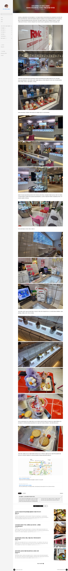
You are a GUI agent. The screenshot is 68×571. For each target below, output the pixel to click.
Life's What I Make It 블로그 (14, 570)
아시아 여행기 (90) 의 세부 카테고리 (11, 32)
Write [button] (2, 21)
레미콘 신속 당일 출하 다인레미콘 (24, 478)
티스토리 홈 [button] (3, 51)
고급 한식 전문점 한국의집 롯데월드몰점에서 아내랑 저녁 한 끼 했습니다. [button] (40, 515)
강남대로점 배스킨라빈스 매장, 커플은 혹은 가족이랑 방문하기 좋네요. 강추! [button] (40, 541)
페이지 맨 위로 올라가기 (67, 570)
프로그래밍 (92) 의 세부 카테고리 (11, 34)
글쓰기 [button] (3, 55)
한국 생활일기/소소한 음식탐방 (43, 9)
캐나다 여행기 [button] (3, 30)
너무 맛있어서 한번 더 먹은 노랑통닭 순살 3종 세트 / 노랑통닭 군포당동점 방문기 (51, 498)
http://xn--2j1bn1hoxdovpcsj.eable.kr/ (24, 477)
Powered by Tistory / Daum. (19, 569)
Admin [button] (2, 19)
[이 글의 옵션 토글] (21, 493)
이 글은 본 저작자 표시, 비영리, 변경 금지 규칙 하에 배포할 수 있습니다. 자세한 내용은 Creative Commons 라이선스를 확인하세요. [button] (61, 493)
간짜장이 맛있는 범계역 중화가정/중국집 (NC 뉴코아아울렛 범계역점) (28, 501)
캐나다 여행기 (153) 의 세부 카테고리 (11, 30)
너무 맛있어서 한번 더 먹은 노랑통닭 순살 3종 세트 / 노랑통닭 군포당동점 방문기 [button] (40, 528)
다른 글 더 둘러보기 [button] (40, 563)
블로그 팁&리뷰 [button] (4, 38)
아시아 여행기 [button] (3, 32)
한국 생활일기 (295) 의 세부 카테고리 (11, 28)
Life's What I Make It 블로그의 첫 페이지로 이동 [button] (6, 6)
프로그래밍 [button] (3, 34)
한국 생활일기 (21, 496)
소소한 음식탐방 (26, 496)
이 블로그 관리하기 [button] (4, 53)
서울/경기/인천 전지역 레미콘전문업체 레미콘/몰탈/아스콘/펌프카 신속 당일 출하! (31, 479)
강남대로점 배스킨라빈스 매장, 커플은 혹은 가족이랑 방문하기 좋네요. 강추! (29, 500)
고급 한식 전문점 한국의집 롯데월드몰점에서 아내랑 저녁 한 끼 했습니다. (28, 498)
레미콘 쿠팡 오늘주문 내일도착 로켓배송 (25, 485)
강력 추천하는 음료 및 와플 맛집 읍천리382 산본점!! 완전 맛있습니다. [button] (40, 554)
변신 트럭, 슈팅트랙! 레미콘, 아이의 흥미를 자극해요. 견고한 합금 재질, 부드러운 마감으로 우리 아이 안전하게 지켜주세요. (37, 486)
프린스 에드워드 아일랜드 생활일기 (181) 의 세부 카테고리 (11, 26)
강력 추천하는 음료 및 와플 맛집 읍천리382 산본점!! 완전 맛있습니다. (50, 500)
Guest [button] (2, 17)
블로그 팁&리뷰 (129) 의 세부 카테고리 (11, 38)
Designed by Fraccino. (62, 569)
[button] (6, 45)
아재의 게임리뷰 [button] (3, 36)
